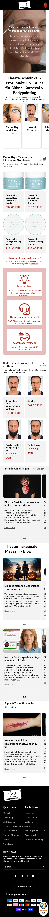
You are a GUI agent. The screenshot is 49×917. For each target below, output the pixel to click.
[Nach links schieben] (19, 538)
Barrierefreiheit (32, 835)
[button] (3, 5)
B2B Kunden (9, 822)
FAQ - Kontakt (10, 830)
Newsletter (8, 844)
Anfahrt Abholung (11, 835)
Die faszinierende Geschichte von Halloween (21, 587)
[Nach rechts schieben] (30, 538)
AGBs (27, 826)
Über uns (34, 264)
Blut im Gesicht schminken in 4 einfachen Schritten (21, 504)
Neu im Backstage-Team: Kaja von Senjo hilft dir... (22, 659)
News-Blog (8, 817)
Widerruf (29, 822)
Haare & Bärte (31, 129)
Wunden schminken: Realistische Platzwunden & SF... (20, 743)
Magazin (7, 813)
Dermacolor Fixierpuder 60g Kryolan (35, 241)
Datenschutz (31, 817)
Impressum (30, 813)
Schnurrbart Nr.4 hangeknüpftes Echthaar (13, 405)
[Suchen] (41, 5)
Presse (6, 839)
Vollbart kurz (34, 445)
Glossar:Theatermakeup (13, 826)
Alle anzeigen (42, 158)
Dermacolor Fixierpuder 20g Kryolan (13, 241)
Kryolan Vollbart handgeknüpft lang (13, 447)
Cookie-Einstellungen (35, 839)
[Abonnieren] (43, 866)
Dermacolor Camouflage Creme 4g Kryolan (33, 199)
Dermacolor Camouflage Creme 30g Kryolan (11, 199)
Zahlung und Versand (35, 830)
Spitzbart (32, 401)
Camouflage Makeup (12, 129)
